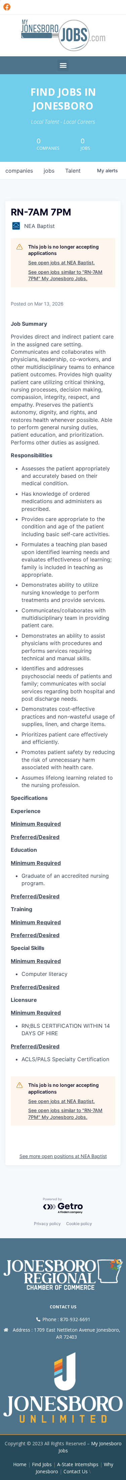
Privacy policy (47, 1223)
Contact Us (76, 1471)
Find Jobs (42, 1464)
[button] (63, 65)
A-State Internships (77, 1464)
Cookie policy (79, 1223)
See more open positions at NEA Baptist (63, 1156)
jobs (49, 170)
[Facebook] (7, 7)
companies (19, 170)
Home (20, 1464)
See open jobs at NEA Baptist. (61, 262)
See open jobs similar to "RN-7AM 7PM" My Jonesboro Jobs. (65, 275)
